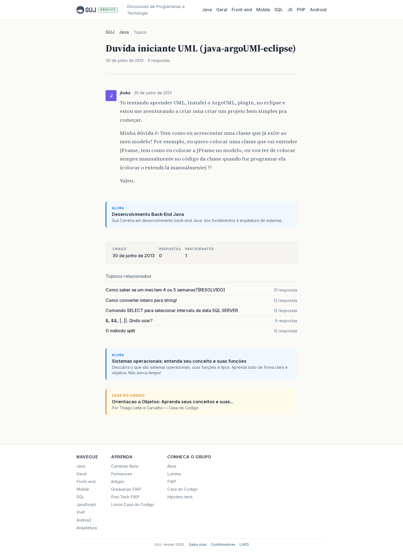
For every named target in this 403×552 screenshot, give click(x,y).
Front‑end (242, 9)
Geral (221, 9)
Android (318, 9)
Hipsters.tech (179, 496)
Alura (171, 466)
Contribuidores (223, 544)
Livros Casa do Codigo (132, 504)
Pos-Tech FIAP (125, 496)
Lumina (174, 473)
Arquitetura (86, 527)
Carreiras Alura (124, 466)
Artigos (117, 481)
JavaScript (86, 504)
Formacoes (121, 473)
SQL (278, 9)
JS (290, 9)
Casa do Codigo (182, 489)
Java (207, 9)
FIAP (171, 481)
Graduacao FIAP (126, 489)
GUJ (110, 32)
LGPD (244, 544)
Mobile (263, 9)
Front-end (85, 481)
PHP (301, 9)
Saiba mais (198, 544)
